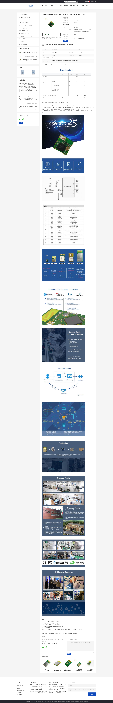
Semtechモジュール (23, 38)
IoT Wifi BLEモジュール (72, 633)
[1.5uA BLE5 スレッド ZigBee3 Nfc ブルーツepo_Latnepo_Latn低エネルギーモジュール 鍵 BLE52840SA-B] (89, 663)
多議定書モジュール (23, 30)
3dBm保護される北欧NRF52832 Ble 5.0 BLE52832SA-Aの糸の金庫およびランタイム (78, 670)
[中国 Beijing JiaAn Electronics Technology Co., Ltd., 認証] (22, 72)
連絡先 (65, 40)
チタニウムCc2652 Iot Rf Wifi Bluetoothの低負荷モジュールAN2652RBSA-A (58, 692)
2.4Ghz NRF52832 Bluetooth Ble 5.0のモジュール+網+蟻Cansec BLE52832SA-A (57, 670)
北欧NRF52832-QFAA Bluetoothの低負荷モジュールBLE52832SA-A (68, 670)
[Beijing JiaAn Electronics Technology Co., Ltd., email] (20, 119)
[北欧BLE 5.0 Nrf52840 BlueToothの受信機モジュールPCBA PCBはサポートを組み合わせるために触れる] (46, 663)
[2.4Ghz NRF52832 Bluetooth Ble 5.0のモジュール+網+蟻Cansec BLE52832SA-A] (57, 663)
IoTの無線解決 (22, 44)
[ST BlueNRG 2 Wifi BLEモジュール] (20, 52)
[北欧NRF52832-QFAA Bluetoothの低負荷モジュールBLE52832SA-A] (67, 663)
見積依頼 (87, 1)
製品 (22, 11)
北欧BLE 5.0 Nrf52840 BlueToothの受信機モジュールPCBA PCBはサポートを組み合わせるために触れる (46, 670)
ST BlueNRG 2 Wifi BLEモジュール (30, 52)
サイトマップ (20, 694)
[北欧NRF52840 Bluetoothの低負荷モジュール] (20, 60)
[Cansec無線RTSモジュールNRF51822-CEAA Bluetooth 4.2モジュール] (51, 24)
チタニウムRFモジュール (25, 36)
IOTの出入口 (22, 41)
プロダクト (47, 5)
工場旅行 (60, 5)
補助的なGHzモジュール (24, 25)
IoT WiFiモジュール (23, 17)
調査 (77, 1)
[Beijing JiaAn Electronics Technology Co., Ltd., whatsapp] (24, 119)
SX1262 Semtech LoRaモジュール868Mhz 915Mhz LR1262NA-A (37, 689)
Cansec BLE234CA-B (48, 633)
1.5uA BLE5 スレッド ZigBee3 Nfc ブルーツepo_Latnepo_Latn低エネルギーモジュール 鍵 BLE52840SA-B (89, 670)
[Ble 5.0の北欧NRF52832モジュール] (20, 56)
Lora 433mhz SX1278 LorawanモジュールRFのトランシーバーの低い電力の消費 (38, 692)
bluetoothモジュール (28, 11)
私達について (54, 5)
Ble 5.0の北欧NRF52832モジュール (30, 56)
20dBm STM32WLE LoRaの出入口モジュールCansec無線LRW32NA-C (38, 685)
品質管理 (66, 5)
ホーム (18, 11)
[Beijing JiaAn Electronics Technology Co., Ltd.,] (30, 6)
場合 (87, 5)
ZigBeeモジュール (23, 28)
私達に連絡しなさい (74, 5)
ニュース (82, 5)
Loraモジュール (22, 22)
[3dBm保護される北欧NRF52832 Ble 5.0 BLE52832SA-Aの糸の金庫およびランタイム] (78, 663)
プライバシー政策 (29, 701)
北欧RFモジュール (23, 33)
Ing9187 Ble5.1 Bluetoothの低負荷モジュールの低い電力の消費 (57, 689)
